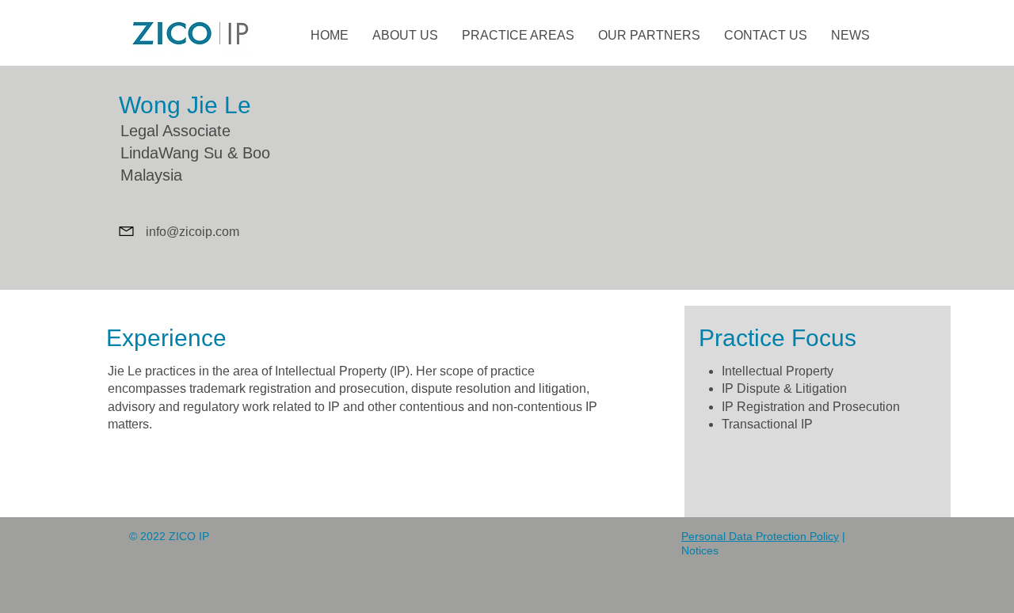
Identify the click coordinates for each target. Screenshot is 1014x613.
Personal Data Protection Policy (760, 536)
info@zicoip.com (192, 231)
